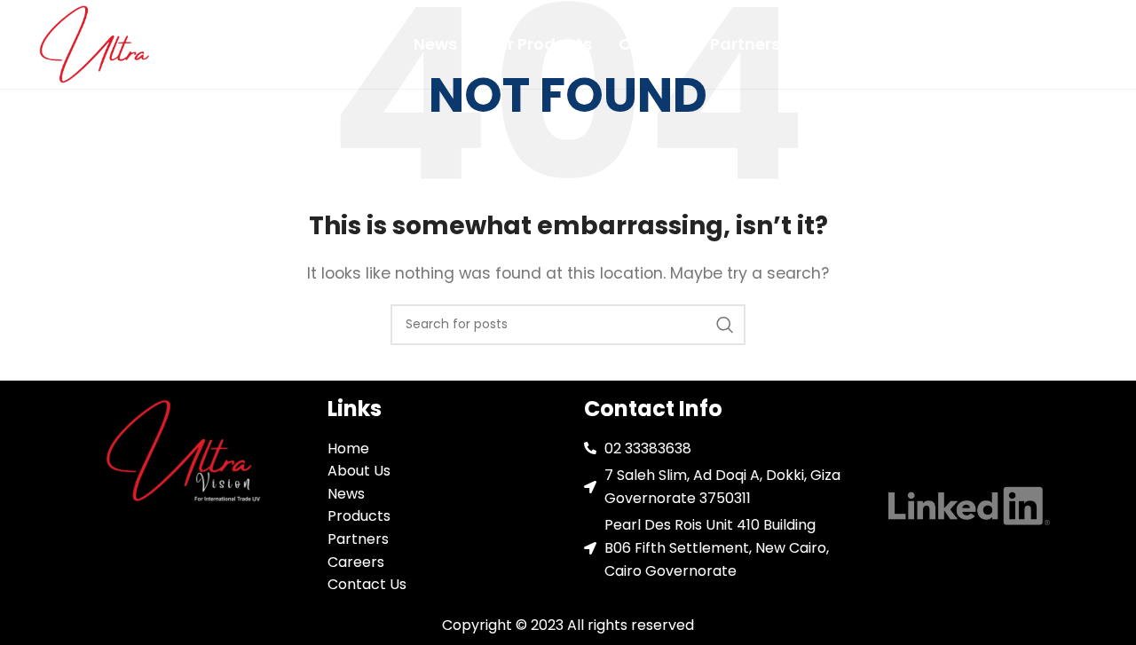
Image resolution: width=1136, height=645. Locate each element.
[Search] (725, 324)
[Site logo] (97, 43)
